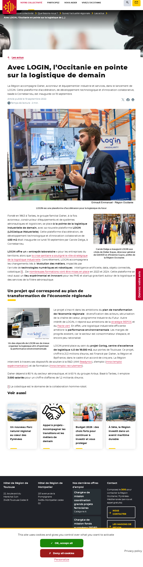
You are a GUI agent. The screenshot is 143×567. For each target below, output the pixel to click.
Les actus (99, 13)
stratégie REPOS (121, 321)
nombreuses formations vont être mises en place (59, 271)
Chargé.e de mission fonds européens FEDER (85, 523)
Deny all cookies (63, 553)
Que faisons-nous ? (48, 13)
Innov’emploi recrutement (66, 365)
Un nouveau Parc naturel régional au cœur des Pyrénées (21, 433)
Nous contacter (119, 512)
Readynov (86, 361)
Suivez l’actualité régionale (76, 13)
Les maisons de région (122, 526)
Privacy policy (133, 551)
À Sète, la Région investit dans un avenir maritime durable (119, 433)
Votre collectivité (24, 13)
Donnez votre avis (139, 284)
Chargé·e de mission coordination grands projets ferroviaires (83, 500)
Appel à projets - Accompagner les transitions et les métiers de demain (54, 433)
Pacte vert (63, 325)
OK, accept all (63, 543)
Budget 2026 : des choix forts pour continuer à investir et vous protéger (87, 435)
